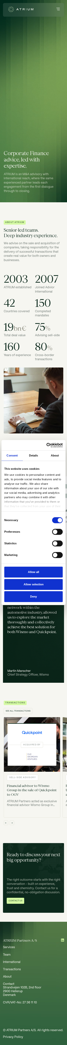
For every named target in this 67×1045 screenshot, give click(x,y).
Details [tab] (33, 455)
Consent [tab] (12, 455)
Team (7, 954)
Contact (8, 984)
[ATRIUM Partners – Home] (20, 10)
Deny (33, 596)
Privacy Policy (13, 1037)
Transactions (12, 969)
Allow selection (34, 584)
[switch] (57, 532)
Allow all (33, 572)
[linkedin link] (62, 940)
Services (9, 947)
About (7, 976)
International (11, 962)
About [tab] (55, 455)
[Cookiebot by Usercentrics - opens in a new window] (47, 445)
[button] (58, 10)
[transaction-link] (32, 767)
